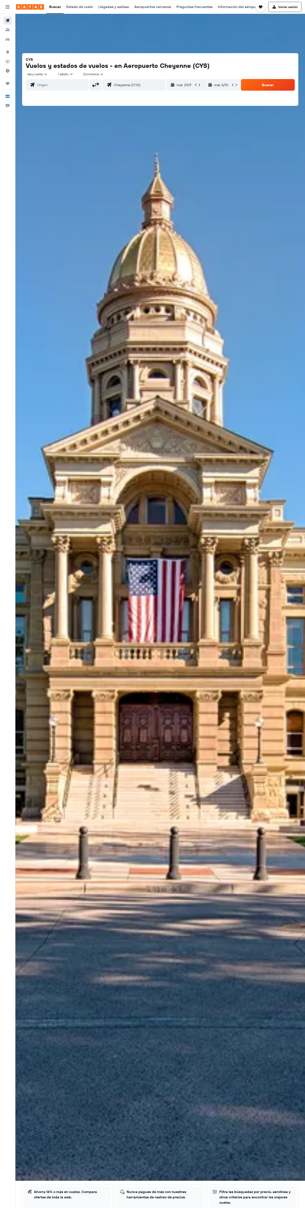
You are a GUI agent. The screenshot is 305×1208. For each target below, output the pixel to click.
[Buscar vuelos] (7, 20)
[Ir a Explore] (7, 52)
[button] (8, 7)
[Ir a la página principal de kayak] (30, 7)
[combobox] (38, 74)
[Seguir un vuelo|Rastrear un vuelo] (7, 61)
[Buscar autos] (7, 39)
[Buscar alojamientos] (7, 29)
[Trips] (7, 83)
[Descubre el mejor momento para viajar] (7, 70)
